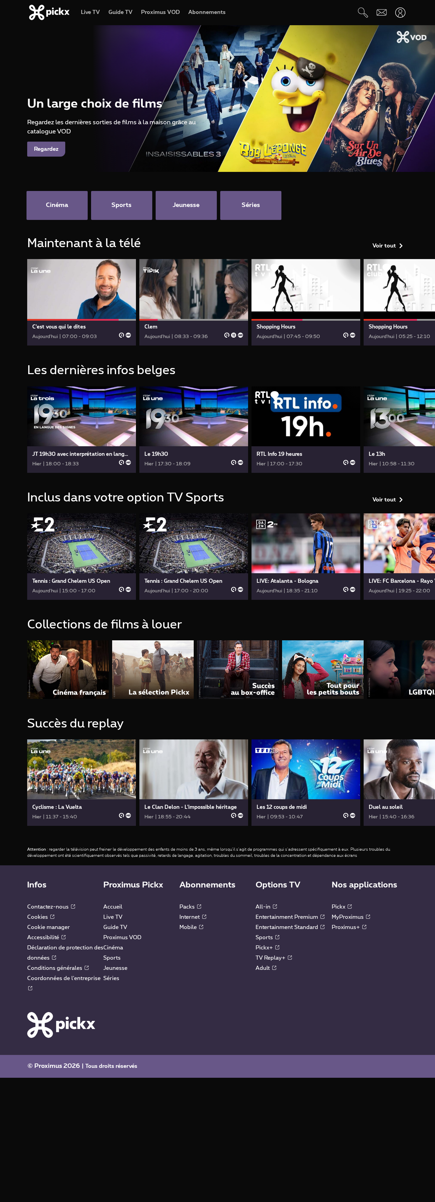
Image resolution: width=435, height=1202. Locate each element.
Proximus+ (346, 927)
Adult (263, 968)
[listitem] (68, 669)
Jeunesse (115, 968)
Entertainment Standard (287, 927)
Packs (187, 907)
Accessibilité (43, 937)
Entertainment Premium (287, 917)
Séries (111, 978)
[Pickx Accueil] (61, 1024)
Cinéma (113, 947)
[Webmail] (381, 12)
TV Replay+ (271, 958)
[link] (81, 302)
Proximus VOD (122, 937)
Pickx (339, 907)
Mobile (188, 927)
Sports (112, 958)
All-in (264, 907)
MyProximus (348, 917)
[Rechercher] (362, 12)
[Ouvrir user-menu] (400, 12)
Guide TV (115, 927)
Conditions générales (55, 968)
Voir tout (384, 246)
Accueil (112, 907)
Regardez (46, 149)
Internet (190, 917)
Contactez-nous (48, 907)
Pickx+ (265, 947)
